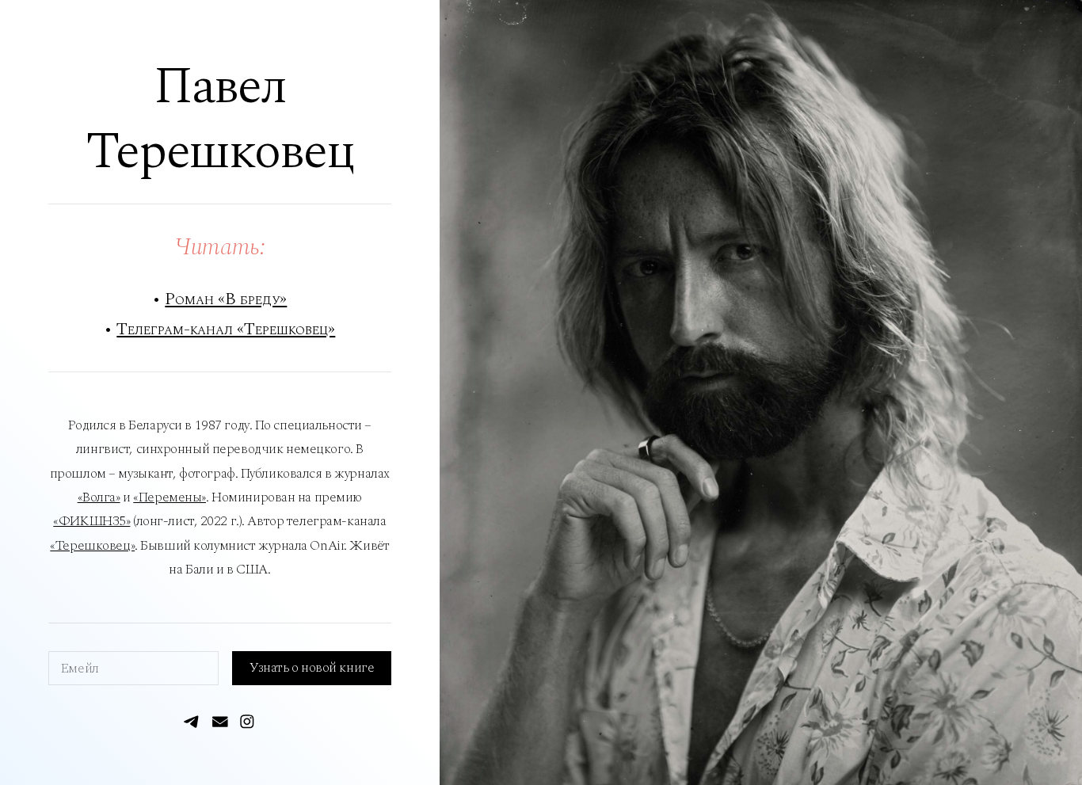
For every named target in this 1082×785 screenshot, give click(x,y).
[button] (192, 721)
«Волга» (99, 497)
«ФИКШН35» (91, 521)
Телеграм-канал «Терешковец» (225, 329)
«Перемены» (169, 497)
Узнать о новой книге (312, 667)
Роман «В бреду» (226, 299)
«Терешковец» (92, 545)
